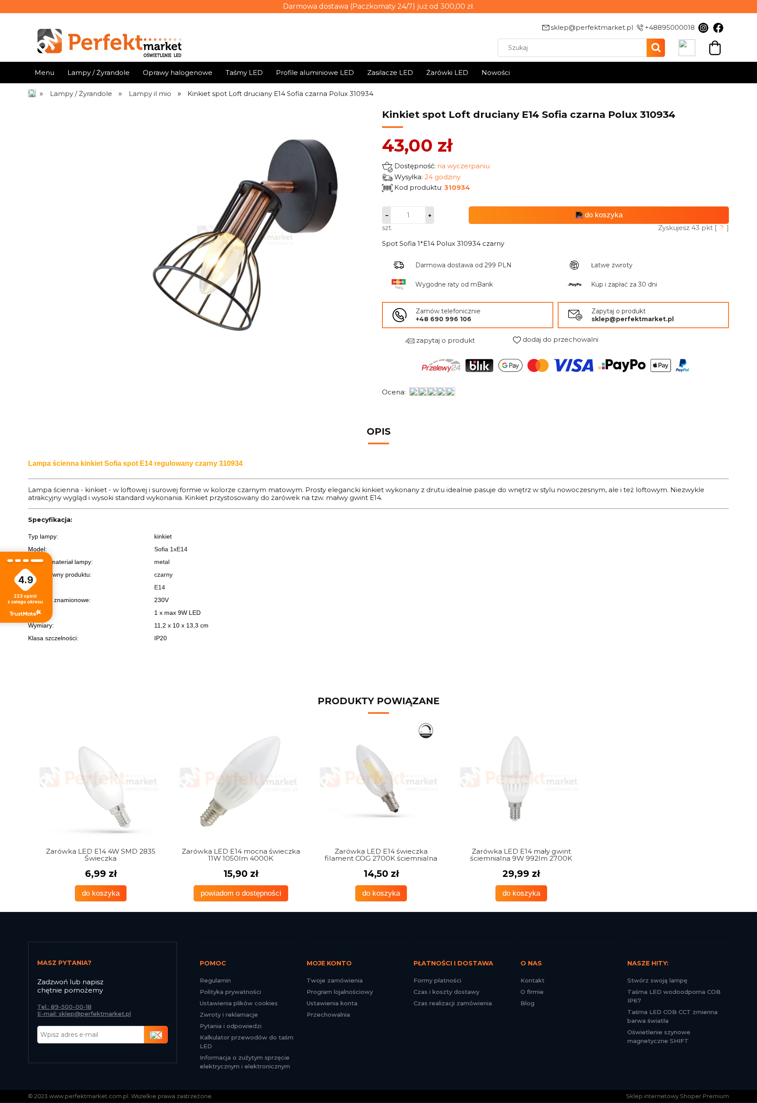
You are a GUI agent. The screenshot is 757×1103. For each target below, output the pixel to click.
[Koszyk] (715, 47)
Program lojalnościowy (340, 991)
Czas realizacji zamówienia (453, 1003)
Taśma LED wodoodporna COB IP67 (674, 996)
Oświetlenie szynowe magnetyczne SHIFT (658, 1036)
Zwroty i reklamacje (229, 1014)
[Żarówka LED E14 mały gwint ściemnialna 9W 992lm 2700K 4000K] (378, 779)
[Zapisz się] (156, 1034)
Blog (527, 1003)
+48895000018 (670, 27)
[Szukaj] (656, 48)
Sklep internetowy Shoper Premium (677, 1095)
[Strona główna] (32, 93)
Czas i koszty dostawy (446, 991)
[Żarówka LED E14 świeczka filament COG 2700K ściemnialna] (238, 779)
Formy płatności (437, 980)
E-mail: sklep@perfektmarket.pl (84, 1013)
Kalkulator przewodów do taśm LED (247, 1042)
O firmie (532, 991)
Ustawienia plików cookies (239, 1003)
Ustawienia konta (332, 1003)
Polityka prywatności (230, 991)
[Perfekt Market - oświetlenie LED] (104, 36)
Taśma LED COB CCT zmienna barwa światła (672, 1016)
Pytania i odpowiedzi (231, 1025)
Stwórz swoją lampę (657, 980)
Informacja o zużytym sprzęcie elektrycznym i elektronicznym (245, 1062)
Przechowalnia (328, 1014)
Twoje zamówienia (335, 980)
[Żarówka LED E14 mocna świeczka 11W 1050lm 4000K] (98, 779)
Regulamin (215, 980)
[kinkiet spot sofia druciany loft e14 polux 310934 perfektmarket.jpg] (245, 235)
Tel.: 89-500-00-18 (64, 1006)
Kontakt (532, 980)
